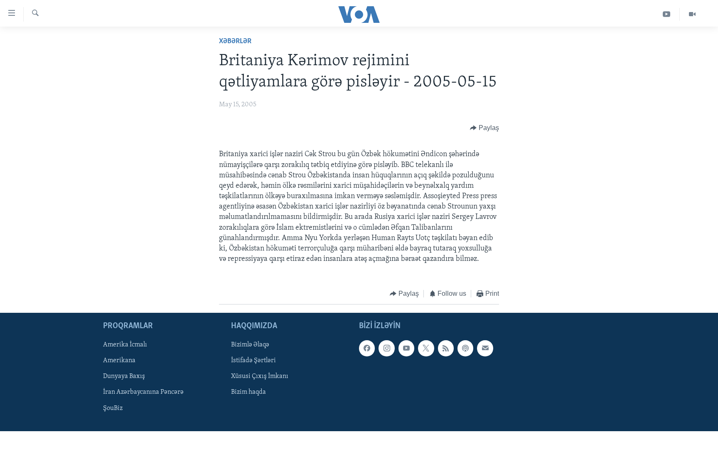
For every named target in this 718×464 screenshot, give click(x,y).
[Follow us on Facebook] (367, 348)
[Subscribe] (485, 348)
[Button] (484, 128)
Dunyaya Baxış (124, 376)
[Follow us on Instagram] (386, 348)
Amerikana (119, 360)
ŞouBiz (113, 408)
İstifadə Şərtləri (253, 360)
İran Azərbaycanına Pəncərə (143, 392)
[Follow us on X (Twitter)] (426, 348)
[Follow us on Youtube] (406, 348)
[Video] (692, 14)
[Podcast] (465, 348)
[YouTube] (667, 14)
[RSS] (446, 348)
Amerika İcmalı (125, 344)
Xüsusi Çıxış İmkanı (259, 376)
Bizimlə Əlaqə (250, 344)
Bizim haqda (248, 392)
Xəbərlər (235, 41)
